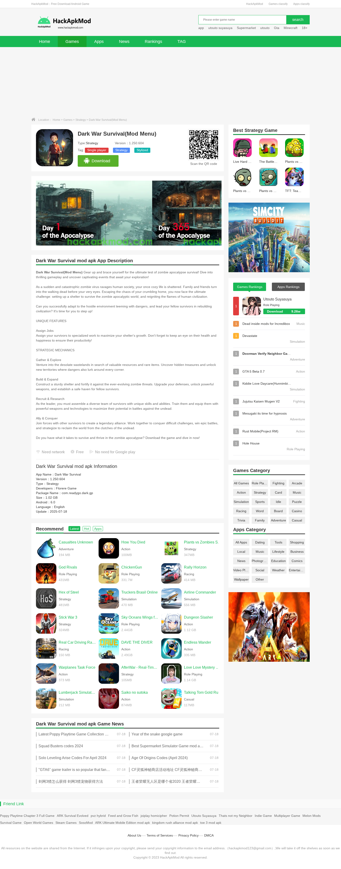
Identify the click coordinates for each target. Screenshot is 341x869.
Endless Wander (197, 642)
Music (297, 492)
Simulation (241, 502)
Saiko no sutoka (134, 692)
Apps (99, 41)
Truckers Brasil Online (139, 592)
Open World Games (38, 822)
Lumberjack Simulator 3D (77, 692)
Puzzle (297, 502)
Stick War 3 (68, 617)
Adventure (278, 520)
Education (278, 561)
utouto (265, 28)
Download (101, 161)
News (124, 41)
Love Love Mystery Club (203, 667)
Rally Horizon (195, 567)
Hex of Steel (69, 592)
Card (278, 492)
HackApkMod (254, 4)
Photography (260, 561)
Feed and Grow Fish (123, 816)
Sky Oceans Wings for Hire (140, 617)
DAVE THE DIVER (137, 642)
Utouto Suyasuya (277, 299)
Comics (297, 561)
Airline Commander (200, 592)
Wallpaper (241, 579)
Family (260, 520)
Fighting (278, 483)
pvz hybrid (98, 816)
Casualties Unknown (76, 542)
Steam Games (66, 822)
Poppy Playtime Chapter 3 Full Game (27, 816)
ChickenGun (131, 567)
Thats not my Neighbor (235, 816)
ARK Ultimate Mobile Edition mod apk (122, 822)
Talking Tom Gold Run (202, 692)
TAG (181, 41)
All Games (241, 483)
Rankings (153, 41)
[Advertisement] (170, 81)
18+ (304, 28)
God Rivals (68, 567)
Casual (297, 520)
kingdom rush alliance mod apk (175, 822)
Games (72, 41)
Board (278, 511)
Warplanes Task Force (77, 667)
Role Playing (260, 483)
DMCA (209, 835)
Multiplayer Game (287, 816)
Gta (276, 28)
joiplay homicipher (154, 816)
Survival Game (11, 822)
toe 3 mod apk (210, 822)
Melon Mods (311, 816)
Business (297, 551)
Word (260, 511)
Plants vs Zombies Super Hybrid (203, 542)
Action (241, 492)
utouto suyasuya (220, 28)
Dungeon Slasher (198, 617)
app (201, 28)
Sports (260, 502)
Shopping (297, 542)
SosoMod (86, 822)
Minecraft (290, 28)
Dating (260, 542)
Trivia (241, 520)
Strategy (80, 119)
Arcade (297, 483)
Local (241, 551)
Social (259, 570)
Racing (241, 511)
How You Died (133, 542)
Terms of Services (160, 835)
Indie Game (263, 816)
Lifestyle (278, 551)
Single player (96, 150)
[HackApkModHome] (97, 22)
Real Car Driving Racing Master (77, 642)
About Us (134, 835)
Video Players (241, 570)
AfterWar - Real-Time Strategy (140, 667)
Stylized (142, 150)
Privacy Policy (188, 835)
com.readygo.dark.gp (77, 493)
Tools (278, 542)
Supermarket (246, 28)
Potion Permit (179, 816)
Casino (297, 511)
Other (260, 579)
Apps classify (301, 4)
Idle (278, 502)
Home (44, 41)
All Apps (241, 542)
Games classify (278, 4)
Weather (278, 570)
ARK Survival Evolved (72, 816)
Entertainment (297, 570)
